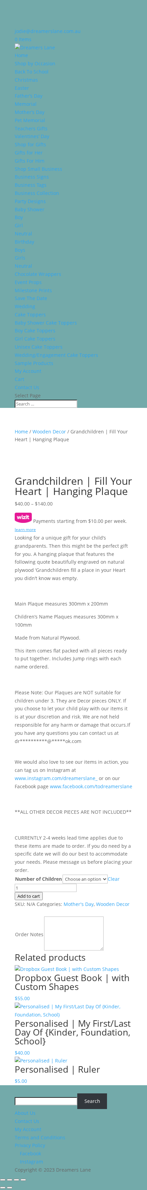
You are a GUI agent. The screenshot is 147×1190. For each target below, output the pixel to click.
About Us (25, 1113)
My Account (28, 371)
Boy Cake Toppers (35, 330)
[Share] (16, 1180)
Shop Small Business (38, 169)
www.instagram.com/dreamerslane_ (56, 778)
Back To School (32, 71)
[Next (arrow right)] (9, 1188)
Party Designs (30, 201)
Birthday (24, 241)
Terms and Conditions (40, 1137)
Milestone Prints (33, 290)
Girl (19, 225)
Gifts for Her (29, 152)
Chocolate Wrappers (38, 274)
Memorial (26, 104)
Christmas (26, 80)
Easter (22, 88)
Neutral (23, 233)
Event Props (28, 282)
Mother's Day (79, 904)
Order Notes (29, 934)
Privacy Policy (30, 1145)
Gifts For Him (29, 161)
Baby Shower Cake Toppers (46, 322)
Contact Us (27, 387)
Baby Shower (29, 209)
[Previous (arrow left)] (2, 1188)
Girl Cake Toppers (35, 338)
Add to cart (28, 896)
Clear (114, 879)
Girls (20, 257)
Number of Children (38, 879)
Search (92, 1101)
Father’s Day (28, 96)
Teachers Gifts (31, 128)
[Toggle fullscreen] (9, 1180)
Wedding (25, 306)
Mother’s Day (29, 112)
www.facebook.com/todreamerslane (91, 786)
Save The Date (31, 298)
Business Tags (30, 185)
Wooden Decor (49, 431)
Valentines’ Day (32, 136)
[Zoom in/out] (2, 1180)
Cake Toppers (30, 314)
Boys (20, 250)
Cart (19, 379)
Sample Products (34, 363)
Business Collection (37, 193)
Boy (19, 217)
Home (21, 55)
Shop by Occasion (35, 63)
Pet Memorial (30, 120)
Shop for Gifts (30, 144)
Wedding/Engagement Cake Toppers (56, 355)
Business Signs (32, 176)
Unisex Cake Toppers (39, 347)
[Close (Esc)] (23, 1180)
